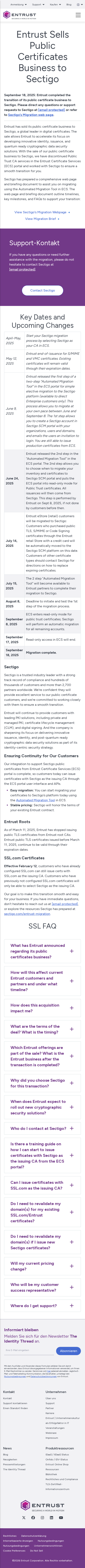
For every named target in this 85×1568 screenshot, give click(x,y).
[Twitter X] (23, 1517)
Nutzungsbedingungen (15, 1376)
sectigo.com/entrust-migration (27, 914)
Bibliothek (51, 1474)
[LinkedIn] (51, 1517)
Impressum (52, 1437)
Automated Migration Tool (35, 800)
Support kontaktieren (15, 1403)
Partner (50, 1408)
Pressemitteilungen (14, 1464)
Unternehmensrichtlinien (48, 1545)
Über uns (51, 1398)
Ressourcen (52, 1469)
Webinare (51, 1433)
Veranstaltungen (55, 1428)
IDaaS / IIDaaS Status (57, 1454)
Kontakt (7, 1398)
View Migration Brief (40, 219)
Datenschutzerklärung (33, 1535)
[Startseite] (19, 15)
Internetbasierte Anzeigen (18, 1540)
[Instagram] (42, 1517)
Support (50, 1403)
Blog (68, 4)
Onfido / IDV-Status (57, 1459)
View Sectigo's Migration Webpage (40, 212)
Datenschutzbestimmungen (44, 1376)
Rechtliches (10, 1535)
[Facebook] (33, 1517)
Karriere (50, 1413)
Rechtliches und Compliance (62, 1479)
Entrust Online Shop (57, 1464)
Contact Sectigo (42, 290)
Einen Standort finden (15, 1408)
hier (49, 1371)
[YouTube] (61, 1517)
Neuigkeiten (10, 1459)
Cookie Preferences (14, 1550)
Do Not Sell (36, 1550)
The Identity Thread (14, 1469)
